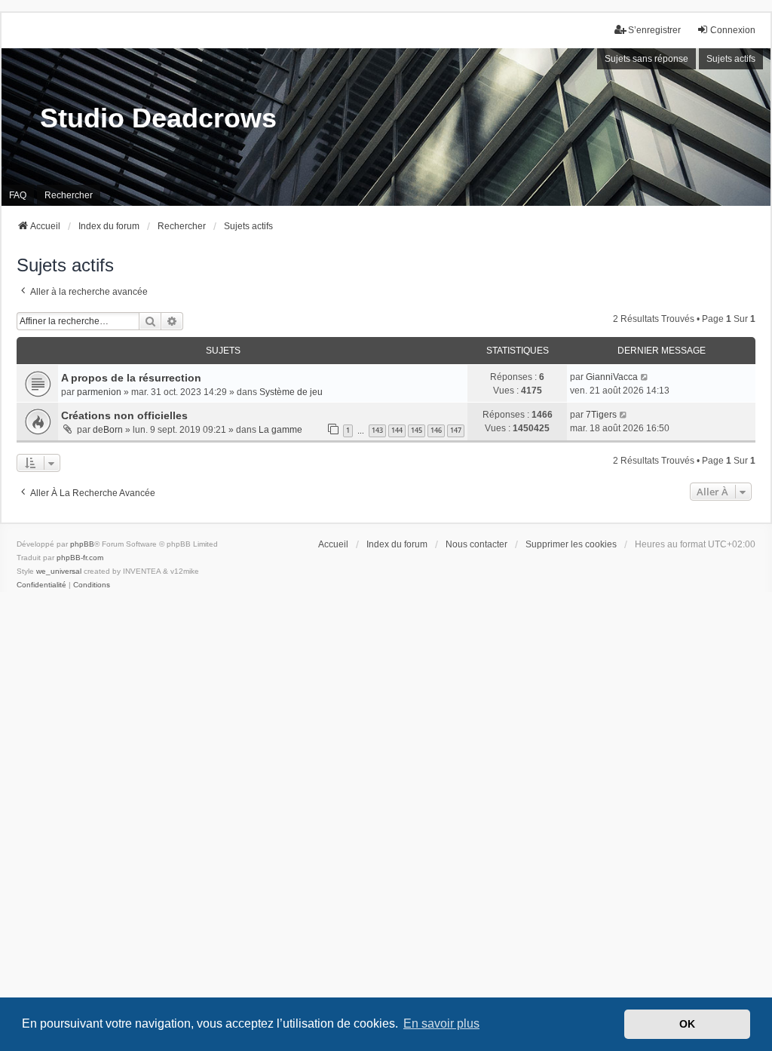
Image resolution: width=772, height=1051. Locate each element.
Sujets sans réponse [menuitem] (646, 59)
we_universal (58, 571)
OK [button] (687, 1024)
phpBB (82, 544)
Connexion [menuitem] (732, 30)
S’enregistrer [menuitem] (654, 30)
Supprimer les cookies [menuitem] (571, 544)
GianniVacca (612, 377)
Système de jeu (291, 392)
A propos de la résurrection (131, 378)
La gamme (280, 429)
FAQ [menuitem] (17, 195)
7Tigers (601, 414)
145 (416, 430)
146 (436, 430)
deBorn (108, 429)
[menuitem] (41, 585)
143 (377, 430)
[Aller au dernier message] (645, 377)
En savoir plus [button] (441, 1023)
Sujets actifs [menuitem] (730, 59)
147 (455, 430)
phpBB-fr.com (80, 557)
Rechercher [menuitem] (68, 195)
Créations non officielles (124, 415)
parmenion (99, 392)
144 (397, 430)
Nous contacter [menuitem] (476, 544)
